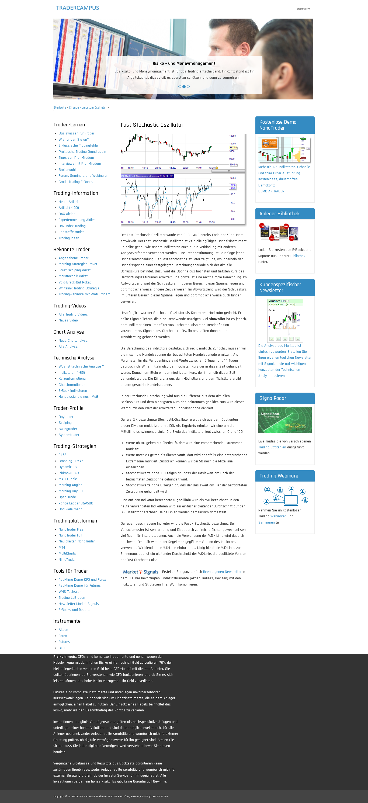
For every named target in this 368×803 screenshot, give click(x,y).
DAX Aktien (67, 214)
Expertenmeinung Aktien (77, 219)
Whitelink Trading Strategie (79, 288)
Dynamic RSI (68, 467)
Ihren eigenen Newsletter (222, 571)
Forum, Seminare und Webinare (83, 175)
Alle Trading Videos (73, 314)
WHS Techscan (70, 591)
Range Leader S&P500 (76, 503)
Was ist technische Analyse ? (81, 366)
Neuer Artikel (68, 201)
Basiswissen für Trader (76, 133)
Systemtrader (69, 434)
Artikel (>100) (69, 207)
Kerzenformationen (73, 378)
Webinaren (278, 516)
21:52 (62, 454)
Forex (63, 636)
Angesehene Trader (73, 258)
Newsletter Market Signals (79, 603)
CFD (62, 648)
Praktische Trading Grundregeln (82, 151)
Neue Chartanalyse (73, 340)
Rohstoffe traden (72, 232)
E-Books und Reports (75, 609)
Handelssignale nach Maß (78, 396)
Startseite (303, 9)
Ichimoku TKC (69, 473)
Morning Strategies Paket (78, 264)
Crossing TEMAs (71, 461)
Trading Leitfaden (72, 597)
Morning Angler (70, 485)
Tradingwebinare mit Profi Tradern (84, 294)
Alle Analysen (69, 346)
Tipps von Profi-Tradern (76, 157)
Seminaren (266, 522)
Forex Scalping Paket (75, 270)
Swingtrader (68, 429)
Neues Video (68, 320)
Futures (64, 641)
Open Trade (67, 497)
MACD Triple (68, 479)
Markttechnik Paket (73, 276)
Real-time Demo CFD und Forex (82, 579)
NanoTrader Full (70, 535)
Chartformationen (72, 384)
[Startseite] (82, 7)
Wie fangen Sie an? (74, 139)
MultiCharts (67, 553)
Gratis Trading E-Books (76, 181)
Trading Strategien (272, 447)
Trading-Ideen (69, 238)
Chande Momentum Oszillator (88, 108)
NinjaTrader (67, 559)
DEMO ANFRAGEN (271, 191)
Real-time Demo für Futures (80, 585)
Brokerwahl (67, 169)
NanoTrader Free (71, 529)
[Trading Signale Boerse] (141, 571)
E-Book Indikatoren (73, 390)
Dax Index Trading (72, 226)
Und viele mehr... (71, 509)
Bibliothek (297, 256)
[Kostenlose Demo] (285, 150)
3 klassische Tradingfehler (79, 145)
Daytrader (66, 416)
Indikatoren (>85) (72, 372)
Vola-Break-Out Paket (75, 282)
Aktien (63, 629)
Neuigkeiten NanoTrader (77, 541)
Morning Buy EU (71, 491)
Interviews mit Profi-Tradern (80, 163)
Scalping (65, 422)
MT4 (62, 547)
